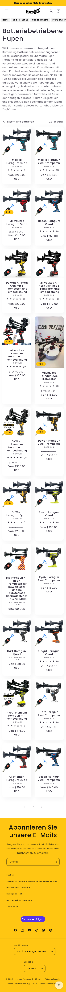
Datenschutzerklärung (19, 983)
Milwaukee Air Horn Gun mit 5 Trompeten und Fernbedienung (49, 287)
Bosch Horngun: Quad (49, 222)
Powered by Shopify (32, 979)
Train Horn (12, 906)
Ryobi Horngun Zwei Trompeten (49, 579)
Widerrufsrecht (52, 979)
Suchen (10, 875)
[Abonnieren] (55, 862)
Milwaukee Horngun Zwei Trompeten (49, 375)
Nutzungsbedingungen (19, 900)
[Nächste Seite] (41, 806)
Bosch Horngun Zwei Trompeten (49, 778)
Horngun (18, 979)
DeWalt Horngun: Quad (16, 514)
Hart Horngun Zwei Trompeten (49, 714)
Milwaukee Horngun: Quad (16, 222)
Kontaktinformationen (51, 983)
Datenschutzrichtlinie (18, 887)
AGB (35, 983)
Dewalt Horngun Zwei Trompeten (49, 442)
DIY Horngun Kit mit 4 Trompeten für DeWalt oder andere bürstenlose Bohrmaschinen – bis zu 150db (17, 588)
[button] (6, 10)
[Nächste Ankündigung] (60, 3)
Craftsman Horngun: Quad (16, 778)
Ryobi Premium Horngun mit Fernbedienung (17, 715)
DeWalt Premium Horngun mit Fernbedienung (17, 446)
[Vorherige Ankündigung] (5, 3)
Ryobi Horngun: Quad (49, 514)
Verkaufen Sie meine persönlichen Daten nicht (31, 881)
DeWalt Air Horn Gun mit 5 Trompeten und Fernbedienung (17, 287)
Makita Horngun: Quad (16, 161)
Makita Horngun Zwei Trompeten (49, 161)
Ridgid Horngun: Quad (49, 653)
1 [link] (24, 806)
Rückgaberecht (15, 894)
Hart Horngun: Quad (17, 653)
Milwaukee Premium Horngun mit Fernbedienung (17, 355)
